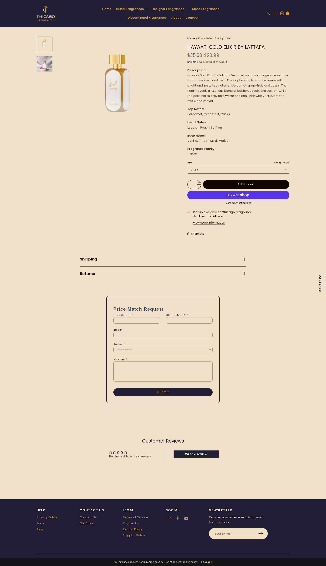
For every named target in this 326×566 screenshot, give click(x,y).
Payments (130, 523)
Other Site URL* (177, 315)
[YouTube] (186, 518)
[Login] (268, 13)
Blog (40, 529)
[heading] (163, 309)
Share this (197, 233)
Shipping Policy (134, 535)
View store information (209, 222)
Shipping (192, 62)
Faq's (40, 523)
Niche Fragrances (205, 9)
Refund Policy (133, 529)
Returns (87, 274)
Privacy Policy (47, 517)
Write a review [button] (196, 454)
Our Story (87, 523)
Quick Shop (320, 283)
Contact (191, 17)
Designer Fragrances (168, 9)
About (176, 17)
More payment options (238, 202)
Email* (117, 329)
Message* (120, 359)
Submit (163, 392)
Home (106, 9)
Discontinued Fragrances (147, 17)
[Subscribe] (263, 533)
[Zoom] (119, 87)
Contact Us (88, 517)
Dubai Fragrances (130, 9)
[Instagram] (169, 518)
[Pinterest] (178, 518)
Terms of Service (135, 517)
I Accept (206, 562)
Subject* (119, 344)
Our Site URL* (123, 315)
